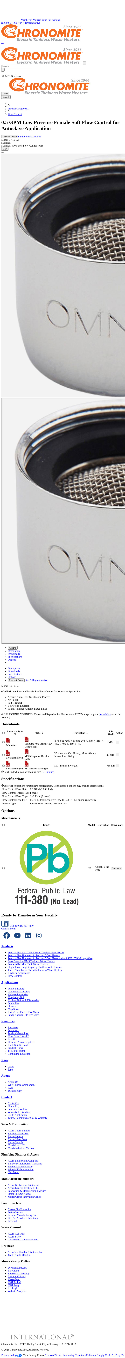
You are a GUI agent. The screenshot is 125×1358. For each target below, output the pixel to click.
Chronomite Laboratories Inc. (23, 1239)
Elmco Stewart (15, 1136)
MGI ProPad (14, 1282)
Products (7, 946)
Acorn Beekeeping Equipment (23, 1185)
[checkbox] (62, 73)
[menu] (62, 674)
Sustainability (15, 1090)
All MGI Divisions (11, 76)
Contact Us (13, 1103)
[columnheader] (15, 733)
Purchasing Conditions (74, 1355)
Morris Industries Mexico (21, 1148)
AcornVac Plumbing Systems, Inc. (25, 1252)
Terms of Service (54, 1355)
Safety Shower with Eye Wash (23, 1015)
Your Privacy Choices (34, 1355)
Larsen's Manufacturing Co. (22, 1215)
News (4, 1060)
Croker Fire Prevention (19, 1209)
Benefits (12, 1039)
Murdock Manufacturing (20, 1166)
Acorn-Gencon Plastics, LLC (23, 1188)
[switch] (3, 73)
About (5, 1075)
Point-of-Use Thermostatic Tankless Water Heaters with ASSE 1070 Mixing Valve (50, 958)
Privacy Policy (8, 1355)
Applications (9, 982)
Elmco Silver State (17, 1139)
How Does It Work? (18, 1036)
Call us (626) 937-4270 (21, 925)
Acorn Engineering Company (23, 1160)
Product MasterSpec (18, 1033)
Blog (10, 1069)
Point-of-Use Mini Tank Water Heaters (28, 964)
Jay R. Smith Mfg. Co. (19, 1255)
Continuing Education (19, 1053)
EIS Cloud (13, 1270)
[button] (2, 43)
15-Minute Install (16, 1050)
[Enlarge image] (2, 152)
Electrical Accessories (19, 973)
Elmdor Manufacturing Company (25, 1163)
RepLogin (13, 1288)
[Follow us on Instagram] (39, 940)
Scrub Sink (13, 1003)
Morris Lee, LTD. (17, 1145)
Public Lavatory (16, 988)
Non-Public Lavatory (19, 991)
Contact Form (8, 928)
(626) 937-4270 (9, 22)
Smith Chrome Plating (19, 1193)
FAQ (10, 1087)
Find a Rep (13, 1106)
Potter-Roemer (15, 1212)
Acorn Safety (14, 1236)
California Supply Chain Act (100, 1355)
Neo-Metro (13, 1172)
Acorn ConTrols (16, 1233)
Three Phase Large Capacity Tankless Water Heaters (35, 970)
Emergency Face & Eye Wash (23, 1012)
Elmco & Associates (18, 1133)
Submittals (13, 1030)
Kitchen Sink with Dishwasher (23, 1000)
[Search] (3, 70)
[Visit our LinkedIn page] (28, 940)
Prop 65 (119, 1355)
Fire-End (12, 1221)
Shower (12, 1006)
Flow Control (15, 114)
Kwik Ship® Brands (18, 1045)
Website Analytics (17, 1291)
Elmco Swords (15, 1142)
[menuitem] (14, 651)
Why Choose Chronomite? (21, 1084)
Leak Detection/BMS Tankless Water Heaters (31, 961)
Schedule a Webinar (18, 1109)
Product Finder (15, 1048)
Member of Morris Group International (41, 20)
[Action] (117, 742)
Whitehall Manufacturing (21, 1169)
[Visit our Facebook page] (6, 940)
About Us (13, 1082)
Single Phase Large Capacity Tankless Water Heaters (35, 967)
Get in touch (48, 772)
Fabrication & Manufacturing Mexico (27, 1191)
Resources (7, 1021)
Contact (6, 1097)
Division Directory (17, 1267)
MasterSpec (14, 1279)
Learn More (105, 714)
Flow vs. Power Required (21, 1042)
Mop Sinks (13, 1009)
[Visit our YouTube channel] (17, 940)
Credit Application (17, 1115)
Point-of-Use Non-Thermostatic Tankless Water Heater (36, 952)
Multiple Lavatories (18, 994)
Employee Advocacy (18, 1273)
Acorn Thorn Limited (19, 1130)
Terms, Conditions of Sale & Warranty (27, 1117)
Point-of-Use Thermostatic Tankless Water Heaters (34, 955)
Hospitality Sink (16, 997)
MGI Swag (13, 1285)
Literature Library (17, 1276)
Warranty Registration (19, 1112)
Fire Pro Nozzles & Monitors (23, 1218)
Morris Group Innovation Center (24, 1196)
